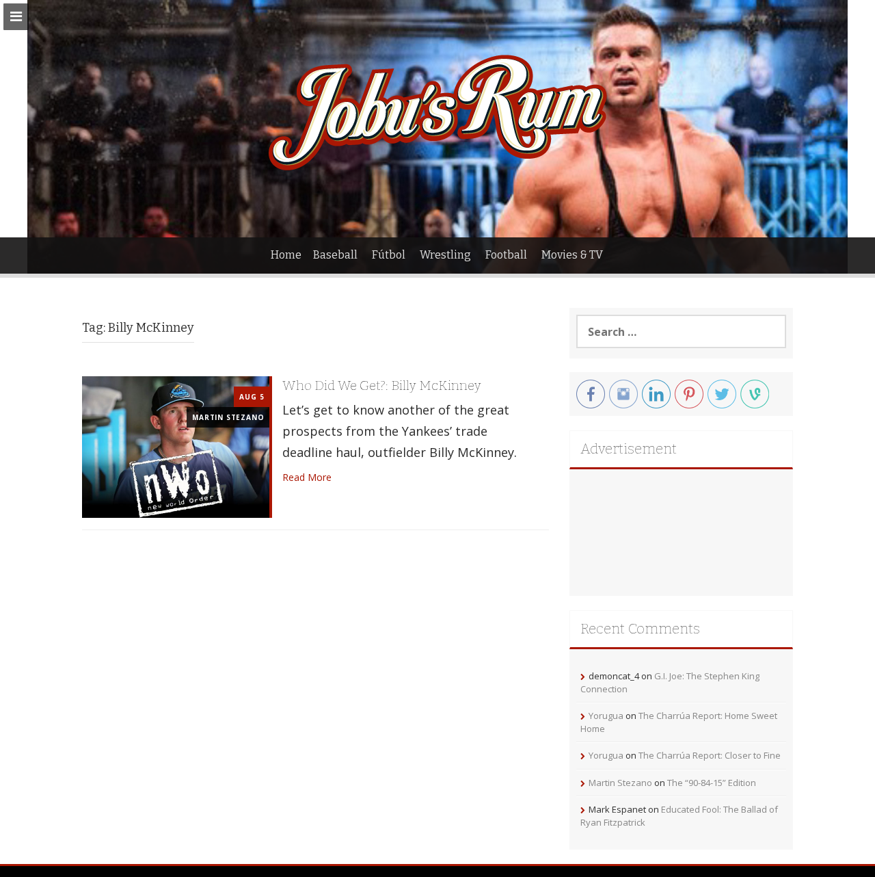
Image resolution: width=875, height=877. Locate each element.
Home (286, 254)
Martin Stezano (228, 417)
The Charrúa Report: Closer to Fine (709, 755)
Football (506, 254)
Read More (307, 477)
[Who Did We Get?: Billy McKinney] (175, 445)
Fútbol (388, 254)
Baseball (335, 254)
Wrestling (445, 254)
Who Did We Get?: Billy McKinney (381, 385)
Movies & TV (572, 254)
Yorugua (606, 715)
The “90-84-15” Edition (711, 782)
